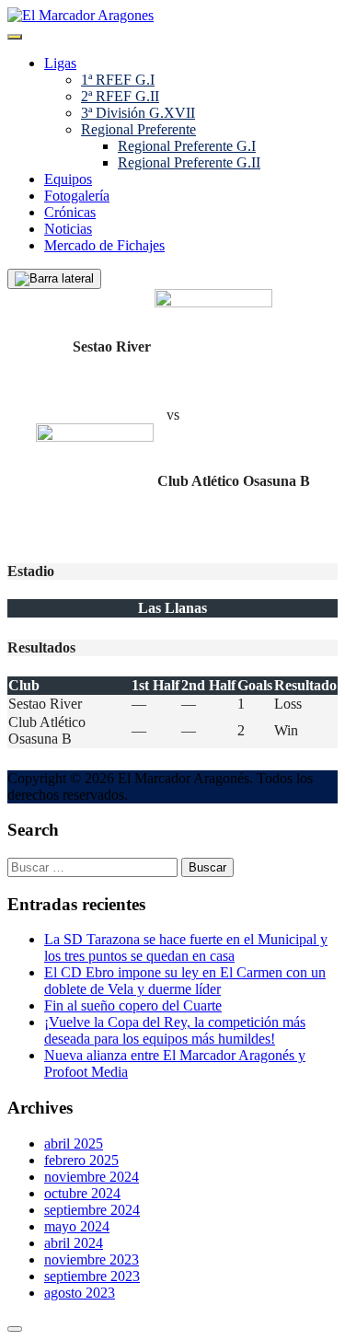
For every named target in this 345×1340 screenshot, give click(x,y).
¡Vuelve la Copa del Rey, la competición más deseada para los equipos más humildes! (174, 1030)
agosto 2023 (79, 1292)
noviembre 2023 (91, 1259)
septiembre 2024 (92, 1210)
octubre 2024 (82, 1193)
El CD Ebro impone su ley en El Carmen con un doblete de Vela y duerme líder (185, 981)
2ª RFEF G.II (120, 96)
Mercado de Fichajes (104, 245)
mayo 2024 (76, 1226)
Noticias (68, 229)
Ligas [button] (60, 63)
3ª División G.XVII (138, 113)
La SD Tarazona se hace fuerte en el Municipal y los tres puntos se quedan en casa (186, 947)
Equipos (68, 179)
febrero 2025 (81, 1160)
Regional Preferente (138, 129)
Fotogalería (76, 195)
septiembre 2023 (92, 1276)
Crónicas (70, 212)
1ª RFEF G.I (118, 79)
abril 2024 (73, 1243)
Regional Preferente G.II (189, 162)
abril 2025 (73, 1143)
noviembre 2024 (91, 1176)
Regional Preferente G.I (187, 146)
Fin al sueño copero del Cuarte (133, 1005)
